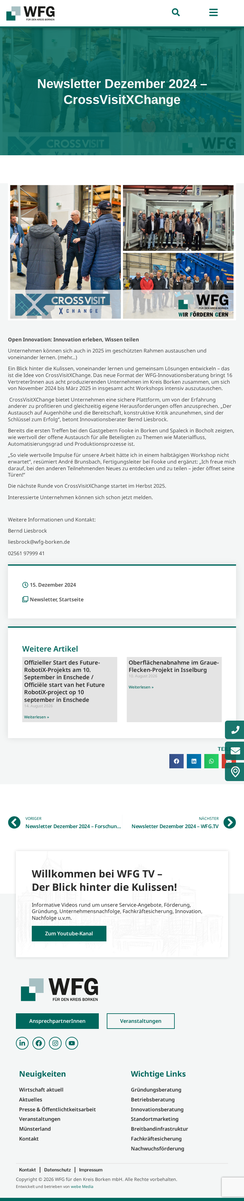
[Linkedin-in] (22, 1043)
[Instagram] (55, 1043)
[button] (176, 761)
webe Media (82, 1186)
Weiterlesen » (36, 717)
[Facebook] (38, 1043)
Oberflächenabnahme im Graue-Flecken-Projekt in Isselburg (174, 666)
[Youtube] (71, 1043)
